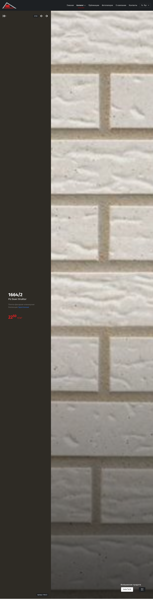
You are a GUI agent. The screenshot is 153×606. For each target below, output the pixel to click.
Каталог (80, 5)
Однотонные (23, 307)
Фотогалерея (107, 5)
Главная (70, 5)
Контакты (133, 5)
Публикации (93, 5)
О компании (121, 5)
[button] (145, 5)
